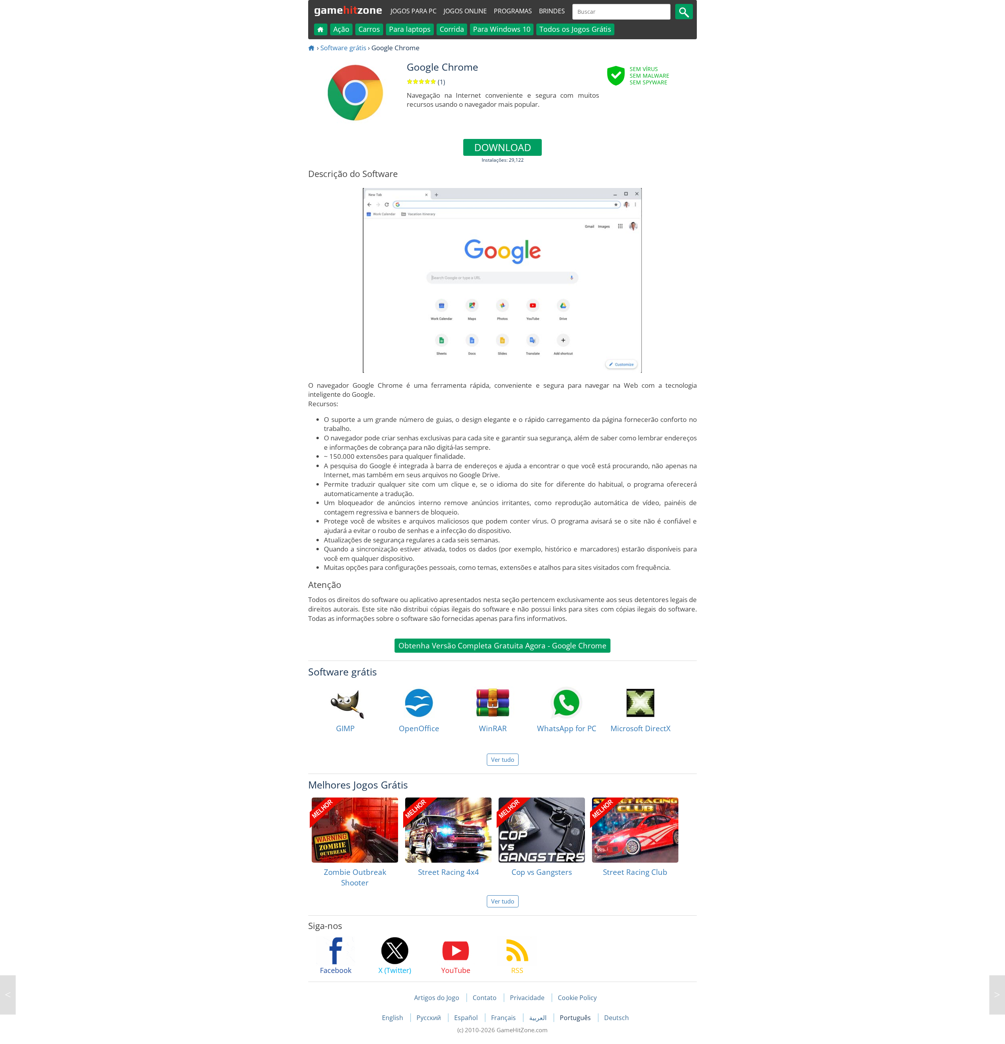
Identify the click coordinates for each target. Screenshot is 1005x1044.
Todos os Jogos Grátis (575, 29)
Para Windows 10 (501, 29)
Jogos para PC (414, 11)
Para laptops (410, 29)
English (393, 1017)
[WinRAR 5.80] (8, 995)
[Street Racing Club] (635, 830)
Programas (513, 11)
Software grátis (343, 47)
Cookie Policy (577, 997)
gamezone (348, 10)
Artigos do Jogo (436, 997)
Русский (429, 1017)
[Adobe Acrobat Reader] (997, 995)
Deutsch (616, 1017)
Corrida (452, 29)
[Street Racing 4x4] (448, 830)
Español (466, 1017)
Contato (485, 997)
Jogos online (465, 11)
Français (504, 1017)
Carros (369, 29)
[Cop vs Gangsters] (542, 830)
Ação (341, 29)
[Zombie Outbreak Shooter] (355, 830)
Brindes (552, 11)
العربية (538, 1017)
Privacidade (527, 997)
